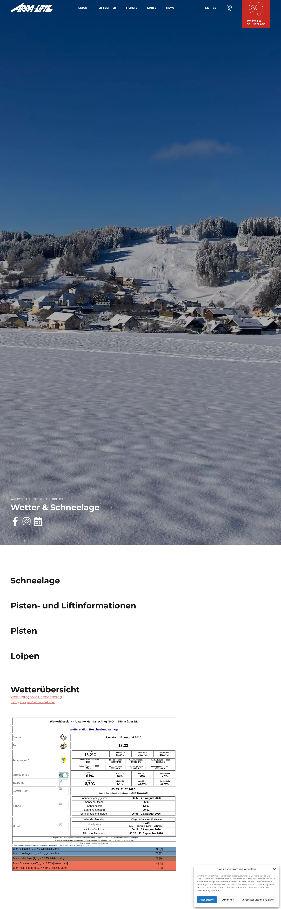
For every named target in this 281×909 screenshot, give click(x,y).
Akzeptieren (207, 899)
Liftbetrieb (107, 7)
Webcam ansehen (229, 8)
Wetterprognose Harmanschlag (36, 697)
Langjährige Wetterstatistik (33, 702)
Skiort (83, 7)
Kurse (151, 7)
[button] (274, 869)
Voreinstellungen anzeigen (257, 899)
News (170, 7)
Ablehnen (228, 899)
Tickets (131, 7)
